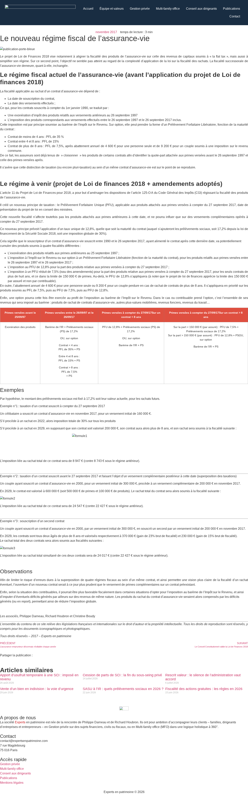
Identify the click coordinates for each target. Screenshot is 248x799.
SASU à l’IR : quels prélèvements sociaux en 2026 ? (123, 689)
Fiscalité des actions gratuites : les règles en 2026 (203, 689)
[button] (1, 660)
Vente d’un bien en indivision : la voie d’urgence (36, 689)
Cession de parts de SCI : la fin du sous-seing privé (122, 675)
